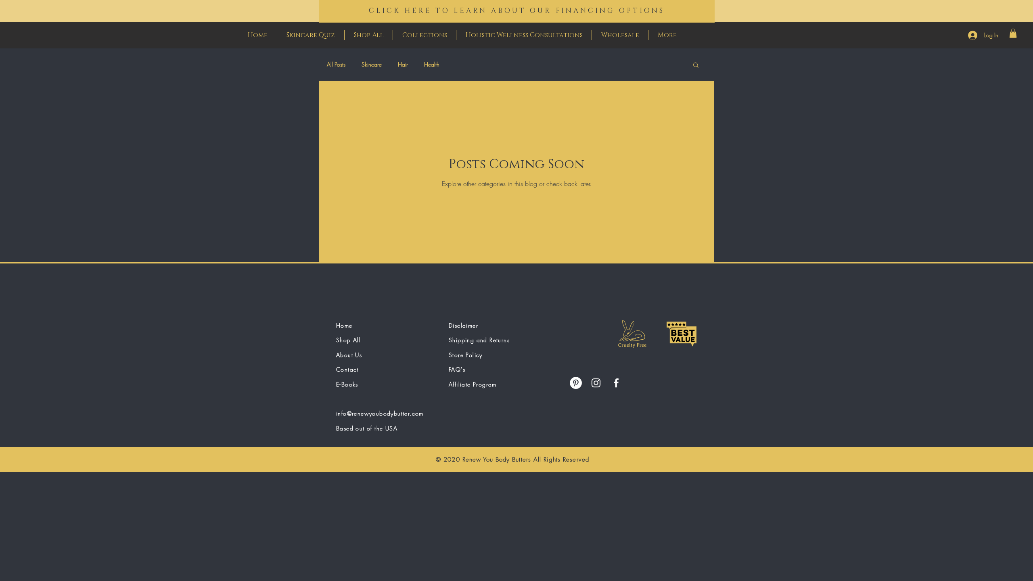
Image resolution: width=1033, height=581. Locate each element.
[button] (1013, 33)
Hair (403, 64)
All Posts (336, 64)
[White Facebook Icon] (616, 383)
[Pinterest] (576, 383)
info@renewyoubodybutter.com (380, 413)
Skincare (372, 64)
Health (431, 64)
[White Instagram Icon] (596, 383)
